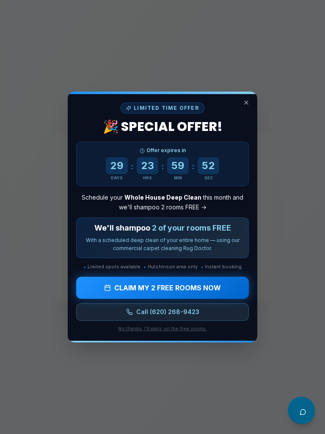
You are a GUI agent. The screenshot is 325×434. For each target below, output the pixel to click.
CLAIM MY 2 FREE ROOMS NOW (167, 288)
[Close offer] (246, 102)
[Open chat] (303, 412)
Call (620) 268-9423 (167, 311)
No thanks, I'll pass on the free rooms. (162, 328)
